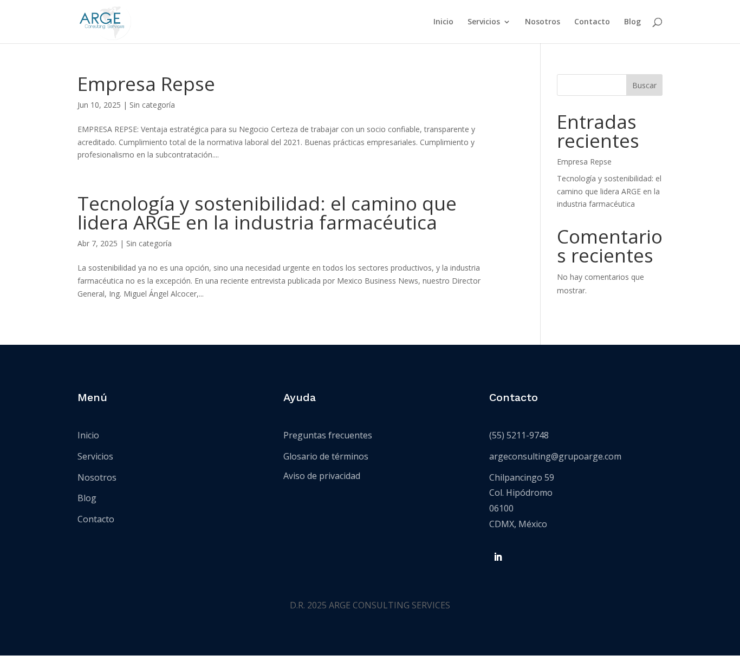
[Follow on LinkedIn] (498, 557)
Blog (632, 22)
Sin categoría (152, 105)
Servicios (484, 22)
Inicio (443, 22)
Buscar (644, 85)
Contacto (592, 22)
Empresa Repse (146, 83)
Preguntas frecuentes (327, 435)
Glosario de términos (325, 456)
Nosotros (542, 22)
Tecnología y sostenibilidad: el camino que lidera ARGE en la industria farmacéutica (267, 213)
